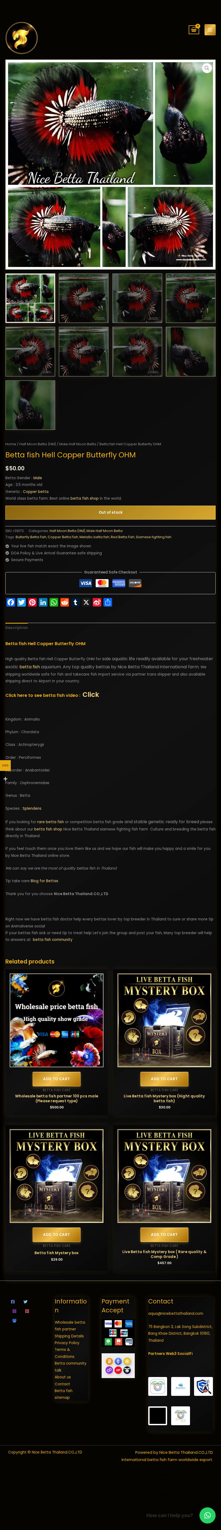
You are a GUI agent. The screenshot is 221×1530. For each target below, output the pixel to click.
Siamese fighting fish (153, 537)
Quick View (57, 1063)
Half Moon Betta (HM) (37, 444)
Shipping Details (69, 1336)
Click (90, 694)
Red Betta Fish (122, 537)
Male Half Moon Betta (77, 444)
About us (63, 1377)
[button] (207, 68)
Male (37, 478)
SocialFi (185, 1353)
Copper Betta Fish (63, 537)
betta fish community (52, 939)
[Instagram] (14, 1311)
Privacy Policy (67, 1342)
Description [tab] (16, 627)
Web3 (171, 1353)
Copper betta (36, 491)
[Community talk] (14, 1320)
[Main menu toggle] (210, 29)
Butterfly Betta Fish (31, 537)
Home (10, 444)
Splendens (32, 808)
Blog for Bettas (44, 881)
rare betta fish (50, 822)
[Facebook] (13, 1301)
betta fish (29, 667)
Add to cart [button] (56, 1079)
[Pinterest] (27, 1311)
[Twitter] (25, 1301)
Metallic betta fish (94, 537)
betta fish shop (85, 498)
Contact (62, 1384)
